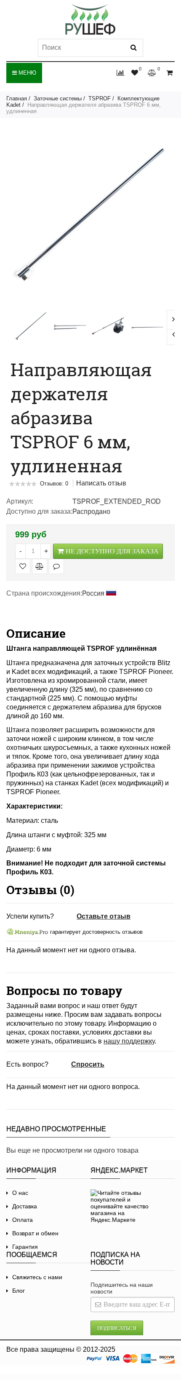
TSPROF (99, 98)
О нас (20, 1192)
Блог (18, 1290)
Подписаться (116, 1328)
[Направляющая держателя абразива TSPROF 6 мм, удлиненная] (30, 327)
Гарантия (25, 1246)
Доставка (24, 1206)
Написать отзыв (101, 483)
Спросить (87, 1064)
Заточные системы (58, 98)
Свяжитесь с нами (37, 1277)
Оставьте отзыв (103, 916)
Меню (26, 73)
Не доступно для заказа (112, 551)
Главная (16, 98)
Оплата (22, 1219)
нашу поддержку (129, 1041)
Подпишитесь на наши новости (121, 1288)
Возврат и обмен (35, 1233)
